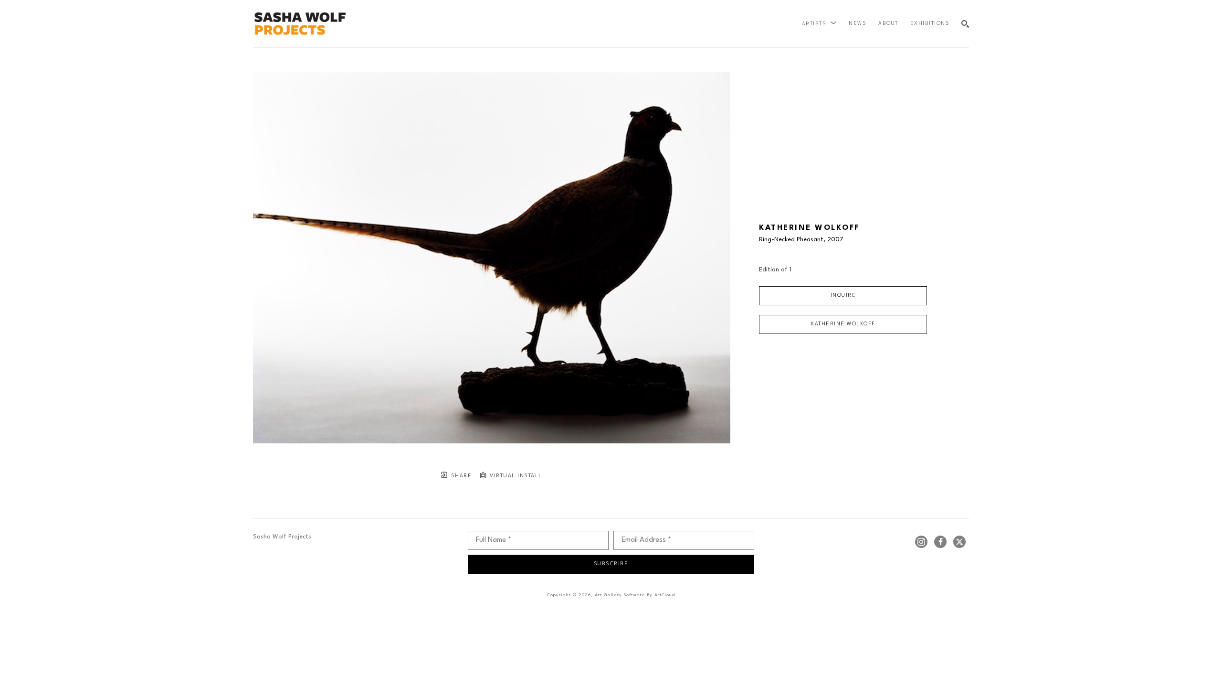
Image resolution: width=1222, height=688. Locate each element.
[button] (819, 24)
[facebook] (940, 542)
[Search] (965, 24)
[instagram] (921, 542)
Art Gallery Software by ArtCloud (635, 595)
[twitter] (959, 542)
